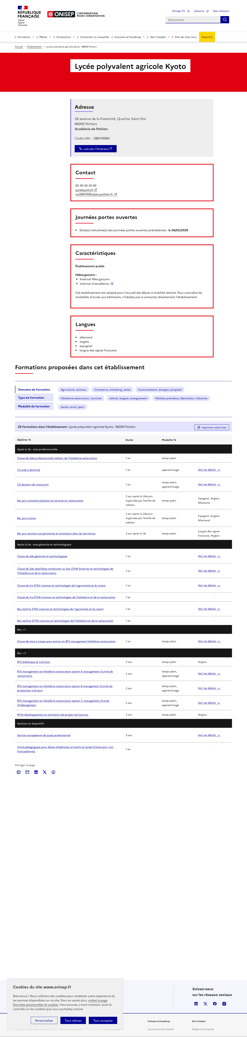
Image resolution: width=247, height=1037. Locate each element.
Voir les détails (207, 469)
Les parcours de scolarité (161, 1028)
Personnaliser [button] (44, 1020)
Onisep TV (179, 11)
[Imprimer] (18, 772)
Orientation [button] (63, 37)
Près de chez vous (186, 37)
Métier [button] (43, 37)
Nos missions (221, 11)
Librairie (199, 11)
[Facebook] (53, 772)
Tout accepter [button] (103, 1020)
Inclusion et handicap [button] (127, 37)
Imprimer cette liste (214, 427)
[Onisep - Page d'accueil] (61, 14)
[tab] (34, 389)
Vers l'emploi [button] (158, 37)
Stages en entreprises (203, 1028)
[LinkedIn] (36, 772)
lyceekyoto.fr (84, 190)
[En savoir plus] (112, 283)
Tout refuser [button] (73, 1020)
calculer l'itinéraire (96, 149)
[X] (44, 772)
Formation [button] (24, 37)
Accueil (19, 46)
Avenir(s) (207, 37)
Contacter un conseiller (94, 37)
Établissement (34, 46)
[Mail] (27, 772)
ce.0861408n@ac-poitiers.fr (94, 194)
